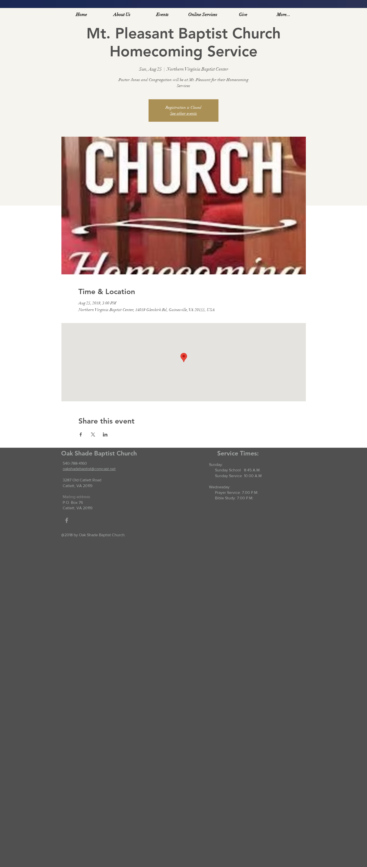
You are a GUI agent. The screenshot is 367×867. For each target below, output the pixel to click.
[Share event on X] (93, 434)
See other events (183, 113)
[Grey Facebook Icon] (66, 520)
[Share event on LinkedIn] (105, 434)
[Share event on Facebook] (80, 434)
